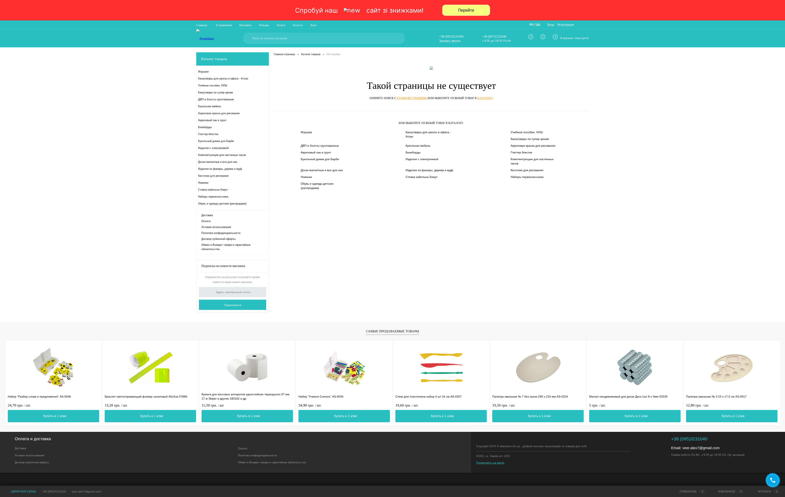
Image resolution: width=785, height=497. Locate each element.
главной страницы (412, 98)
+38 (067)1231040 (494, 36)
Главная (201, 25)
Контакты (245, 25)
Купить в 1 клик (54, 416)
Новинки (306, 177)
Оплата (206, 221)
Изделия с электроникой (422, 159)
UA (538, 24)
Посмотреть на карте (490, 462)
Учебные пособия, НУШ (527, 132)
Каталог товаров (214, 59)
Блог (314, 25)
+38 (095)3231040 (451, 36)
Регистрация (565, 24)
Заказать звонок (449, 40)
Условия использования (216, 227)
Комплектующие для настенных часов (532, 161)
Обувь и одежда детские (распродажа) (317, 186)
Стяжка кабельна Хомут (421, 177)
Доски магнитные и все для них (322, 170)
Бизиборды (413, 152)
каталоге (484, 98)
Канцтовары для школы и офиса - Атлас (428, 134)
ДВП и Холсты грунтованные (320, 145)
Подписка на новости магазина (223, 266)
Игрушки (306, 132)
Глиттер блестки (521, 152)
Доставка (207, 215)
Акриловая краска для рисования (533, 145)
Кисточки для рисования (527, 170)
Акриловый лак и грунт (316, 152)
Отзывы (264, 25)
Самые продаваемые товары (392, 331)
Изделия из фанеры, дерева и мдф (429, 170)
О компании (224, 25)
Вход (550, 24)
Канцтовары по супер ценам (530, 139)
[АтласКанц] (218, 38)
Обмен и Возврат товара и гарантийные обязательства (225, 247)
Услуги (281, 25)
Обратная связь (23, 491)
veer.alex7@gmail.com (701, 448)
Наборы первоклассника (527, 177)
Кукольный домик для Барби (320, 159)
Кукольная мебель (418, 145)
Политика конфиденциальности (220, 233)
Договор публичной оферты (218, 238)
